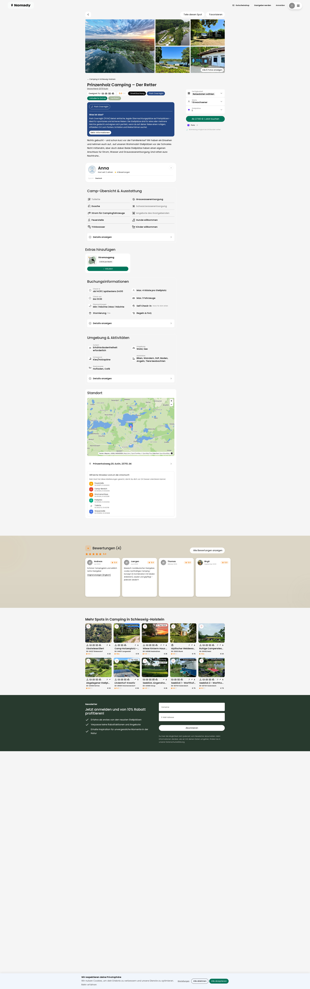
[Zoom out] (171, 404)
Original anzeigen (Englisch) (99, 575)
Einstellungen (183, 981)
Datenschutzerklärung (175, 742)
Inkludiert (109, 269)
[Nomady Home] (21, 5)
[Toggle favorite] (88, 626)
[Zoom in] (171, 401)
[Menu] (295, 5)
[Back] (88, 14)
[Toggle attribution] (171, 453)
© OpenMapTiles (146, 453)
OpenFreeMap (136, 453)
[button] (130, 425)
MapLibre (127, 453)
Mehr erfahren (89, 984)
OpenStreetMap (164, 453)
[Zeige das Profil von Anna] (171, 168)
